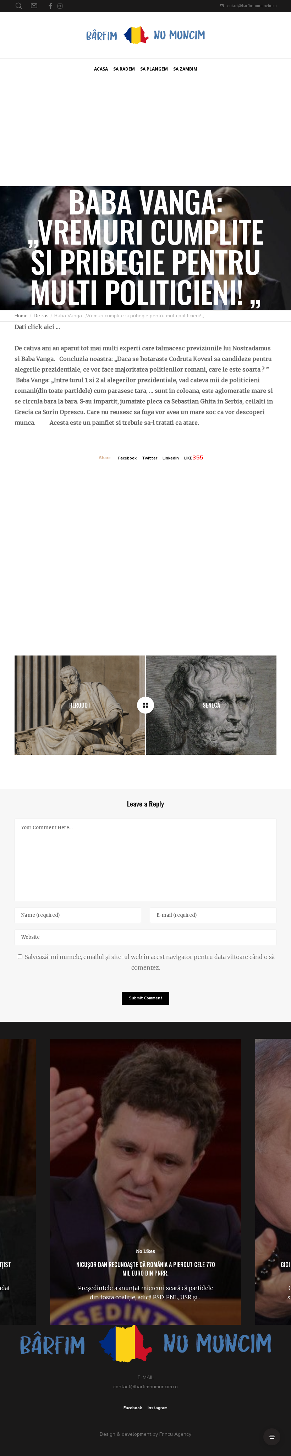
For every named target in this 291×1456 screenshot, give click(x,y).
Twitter (149, 458)
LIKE (188, 458)
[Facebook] (50, 6)
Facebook (127, 458)
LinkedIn (171, 458)
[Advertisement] (145, 133)
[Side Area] (271, 1436)
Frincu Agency (175, 1434)
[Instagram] (59, 6)
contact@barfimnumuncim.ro (251, 6)
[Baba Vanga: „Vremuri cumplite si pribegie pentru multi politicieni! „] (145, 705)
